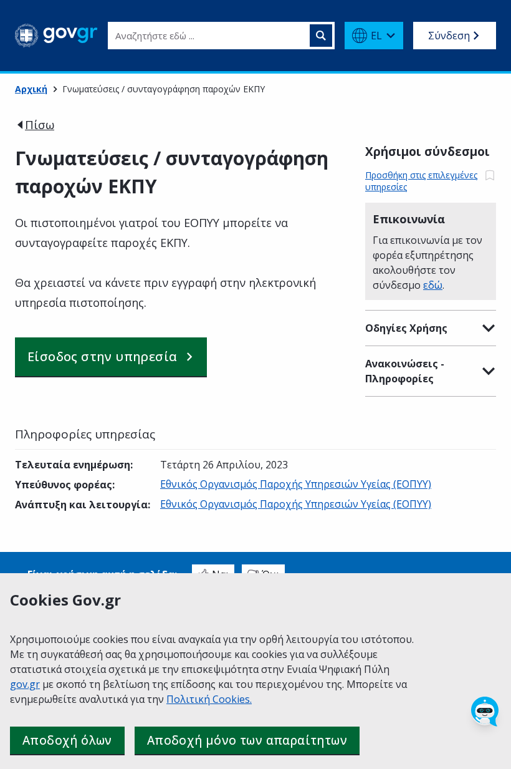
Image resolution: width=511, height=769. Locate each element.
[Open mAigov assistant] (485, 711)
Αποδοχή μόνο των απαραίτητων (247, 740)
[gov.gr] (56, 35)
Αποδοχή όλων (67, 740)
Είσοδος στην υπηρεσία (102, 356)
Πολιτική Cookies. (209, 699)
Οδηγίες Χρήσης (406, 328)
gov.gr (25, 684)
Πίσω (39, 125)
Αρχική (31, 89)
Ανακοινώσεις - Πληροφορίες (404, 371)
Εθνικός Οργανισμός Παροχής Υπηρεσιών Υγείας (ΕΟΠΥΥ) (295, 484)
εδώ (432, 285)
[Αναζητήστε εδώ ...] (321, 35)
